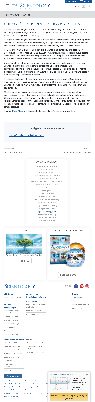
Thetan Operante (47, 190)
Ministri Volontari (10, 370)
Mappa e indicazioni (36, 352)
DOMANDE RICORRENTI (47, 161)
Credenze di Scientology (47, 169)
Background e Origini (12, 323)
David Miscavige (19, 111)
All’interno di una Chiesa (47, 196)
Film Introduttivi (76, 308)
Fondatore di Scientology (47, 172)
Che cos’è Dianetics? (11, 320)
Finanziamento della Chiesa (47, 217)
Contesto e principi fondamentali (46, 166)
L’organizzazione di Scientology (47, 205)
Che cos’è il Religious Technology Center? (26, 135)
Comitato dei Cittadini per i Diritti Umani (17, 390)
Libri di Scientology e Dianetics (47, 178)
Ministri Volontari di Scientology (15, 384)
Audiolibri (74, 301)
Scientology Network (32, 381)
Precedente (9, 148)
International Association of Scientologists (42, 384)
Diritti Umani (8, 361)
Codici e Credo (9, 327)
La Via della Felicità (11, 343)
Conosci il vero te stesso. (61, 374)
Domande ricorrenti (11, 334)
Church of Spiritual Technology (47, 214)
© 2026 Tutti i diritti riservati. (24, 395)
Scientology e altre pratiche (47, 202)
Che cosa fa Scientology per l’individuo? (47, 175)
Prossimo (86, 148)
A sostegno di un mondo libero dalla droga (18, 387)
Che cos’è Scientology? (10, 306)
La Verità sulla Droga (11, 357)
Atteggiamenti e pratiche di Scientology (46, 199)
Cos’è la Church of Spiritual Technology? (77, 152)
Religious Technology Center (47, 211)
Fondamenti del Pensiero (35, 314)
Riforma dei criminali (11, 350)
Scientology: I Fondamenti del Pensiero (24, 255)
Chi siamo (8, 294)
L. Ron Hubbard (9, 381)
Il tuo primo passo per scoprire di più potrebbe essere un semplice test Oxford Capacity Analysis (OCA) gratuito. (80, 383)
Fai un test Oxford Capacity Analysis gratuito (69, 397)
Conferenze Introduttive (80, 304)
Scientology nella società (47, 220)
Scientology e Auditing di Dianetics (47, 184)
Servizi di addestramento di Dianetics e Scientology (47, 181)
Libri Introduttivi (76, 297)
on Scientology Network (36, 295)
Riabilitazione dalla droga (13, 353)
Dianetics (20, 381)
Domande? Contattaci (37, 343)
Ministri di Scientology (47, 193)
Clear (47, 187)
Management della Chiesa (13, 152)
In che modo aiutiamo (14, 339)
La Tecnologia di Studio (12, 346)
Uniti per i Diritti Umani (42, 387)
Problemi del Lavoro (33, 311)
